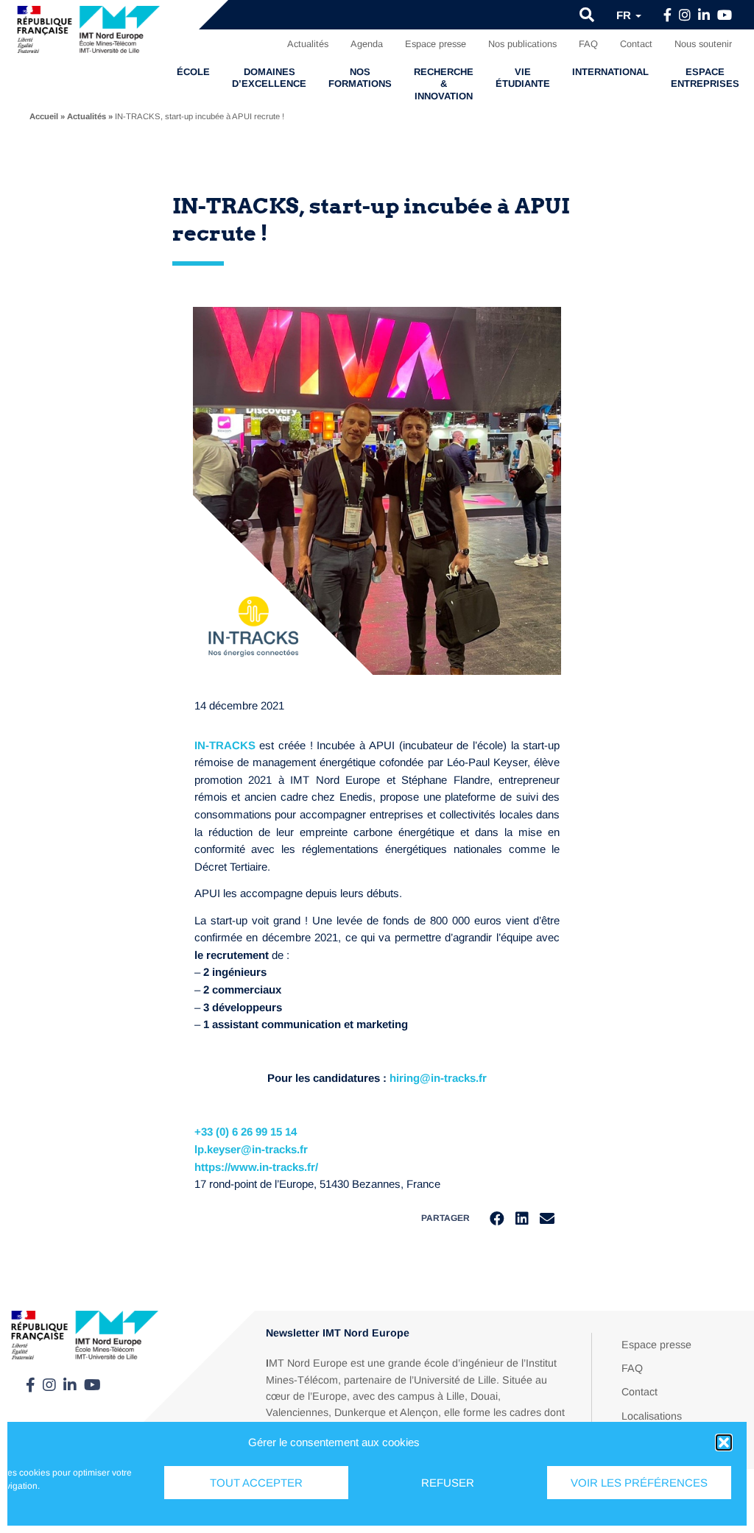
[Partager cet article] (547, 1219)
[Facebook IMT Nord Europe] (667, 15)
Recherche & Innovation (443, 84)
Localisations (651, 1416)
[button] (723, 1442)
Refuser (447, 1482)
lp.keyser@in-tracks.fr (251, 1149)
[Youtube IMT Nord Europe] (724, 15)
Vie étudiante (523, 77)
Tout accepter (256, 1482)
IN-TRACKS (225, 745)
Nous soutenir (703, 43)
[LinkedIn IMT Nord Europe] (704, 15)
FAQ (588, 43)
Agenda (366, 43)
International (610, 71)
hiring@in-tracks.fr (438, 1078)
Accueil (43, 116)
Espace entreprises (705, 77)
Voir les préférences (639, 1482)
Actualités (307, 43)
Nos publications (522, 43)
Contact (636, 43)
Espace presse (435, 43)
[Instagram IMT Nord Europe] (685, 15)
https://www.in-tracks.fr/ (256, 1167)
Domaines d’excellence (269, 77)
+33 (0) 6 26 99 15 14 (245, 1131)
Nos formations (360, 77)
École (193, 71)
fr (625, 15)
